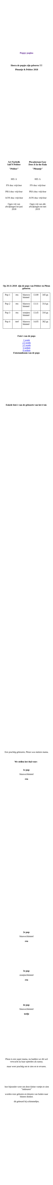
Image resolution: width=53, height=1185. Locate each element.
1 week (26, 340)
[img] (26, 21)
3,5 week (26, 345)
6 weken (26, 350)
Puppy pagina (26, 53)
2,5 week (26, 342)
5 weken (26, 348)
